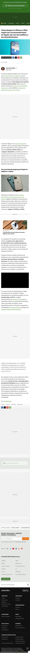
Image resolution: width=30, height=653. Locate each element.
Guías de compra (6, 566)
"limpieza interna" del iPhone (13, 76)
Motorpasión (18, 616)
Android (3, 569)
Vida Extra (17, 600)
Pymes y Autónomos (20, 627)
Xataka (3, 598)
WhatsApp (18, 571)
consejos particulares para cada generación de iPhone (12, 197)
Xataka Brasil (5, 639)
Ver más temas (6, 579)
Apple (8, 404)
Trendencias (4, 625)
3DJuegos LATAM (19, 637)
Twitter (16, 58)
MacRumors (8, 401)
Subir (24, 590)
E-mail (21, 58)
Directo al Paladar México (7, 643)
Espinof (17, 609)
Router (17, 23)
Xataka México (5, 637)
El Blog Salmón (18, 625)
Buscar (28, 584)
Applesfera (4, 602)
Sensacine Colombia (20, 641)
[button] (11, 68)
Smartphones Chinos (7, 574)
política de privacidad (21, 541)
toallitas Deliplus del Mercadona (11, 309)
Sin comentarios (7, 57)
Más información (23, 651)
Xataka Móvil (4, 600)
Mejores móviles (15, 527)
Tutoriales (13, 404)
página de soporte (20, 143)
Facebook (13, 58)
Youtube (13, 548)
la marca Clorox (17, 299)
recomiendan (14, 307)
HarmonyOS (11, 23)
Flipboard (18, 58)
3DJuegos (17, 598)
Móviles (4, 23)
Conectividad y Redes (20, 574)
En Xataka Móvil (6, 230)
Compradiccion (5, 629)
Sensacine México (19, 639)
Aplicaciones (18, 563)
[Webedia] (5, 591)
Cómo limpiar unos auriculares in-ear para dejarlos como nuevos (14, 233)
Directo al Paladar (6, 616)
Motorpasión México (20, 643)
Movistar (4, 560)
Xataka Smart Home (6, 604)
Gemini (22, 23)
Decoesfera (4, 627)
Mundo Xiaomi (5, 606)
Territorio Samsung (20, 566)
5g (16, 569)
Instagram (16, 548)
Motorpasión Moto (19, 618)
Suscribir (25, 538)
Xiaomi (3, 563)
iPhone (3, 571)
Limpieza (20, 404)
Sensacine (17, 607)
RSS (19, 548)
